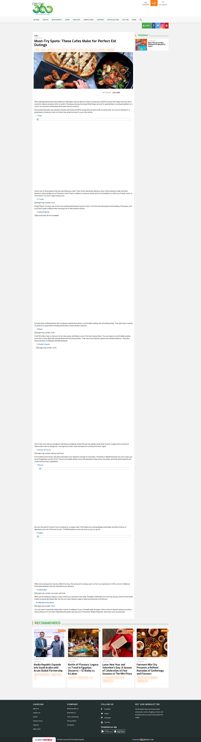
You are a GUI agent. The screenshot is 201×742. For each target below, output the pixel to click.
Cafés (67, 19)
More (134, 19)
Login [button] (147, 25)
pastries (102, 50)
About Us (36, 709)
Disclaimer (70, 725)
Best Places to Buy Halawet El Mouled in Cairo (157, 44)
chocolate (51, 50)
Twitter (106, 714)
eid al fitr (93, 50)
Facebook (107, 709)
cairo (43, 50)
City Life (125, 19)
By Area (36, 19)
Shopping (100, 19)
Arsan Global (56, 674)
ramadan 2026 (108, 681)
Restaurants (57, 19)
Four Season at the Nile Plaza (113, 677)
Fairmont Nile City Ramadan (147, 677)
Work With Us (71, 713)
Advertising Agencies (42, 674)
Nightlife (76, 19)
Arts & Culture (113, 19)
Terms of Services (73, 717)
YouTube (107, 722)
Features (36, 725)
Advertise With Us (73, 709)
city (58, 50)
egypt (81, 50)
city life (65, 50)
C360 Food (72, 677)
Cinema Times (88, 19)
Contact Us (36, 713)
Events (45, 19)
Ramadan (110, 50)
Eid (86, 50)
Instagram (107, 718)
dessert (73, 50)
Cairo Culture (83, 677)
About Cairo (36, 729)
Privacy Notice (71, 721)
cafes (37, 50)
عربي (154, 3)
